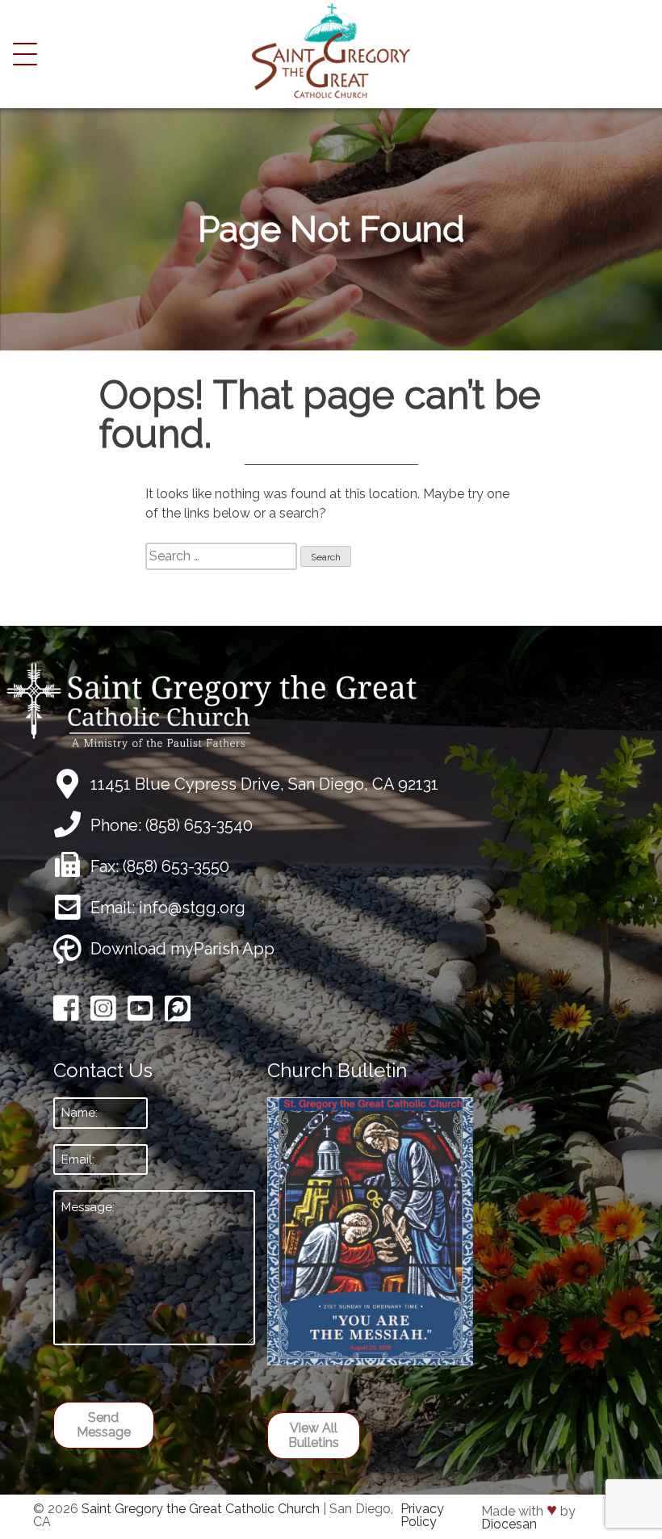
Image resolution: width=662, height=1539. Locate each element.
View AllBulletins (313, 1435)
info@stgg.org (192, 907)
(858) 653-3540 (199, 825)
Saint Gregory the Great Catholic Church (201, 1508)
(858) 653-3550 (176, 866)
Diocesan (509, 1524)
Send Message (104, 1425)
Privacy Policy (422, 1515)
